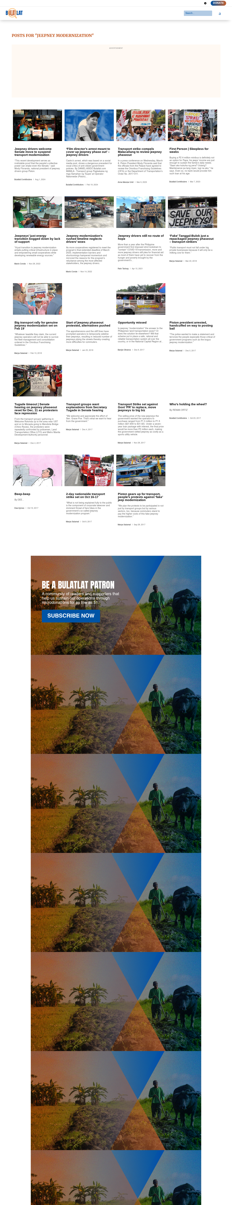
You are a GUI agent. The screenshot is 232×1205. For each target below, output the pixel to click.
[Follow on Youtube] (199, 3)
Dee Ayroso (19, 508)
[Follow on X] (188, 3)
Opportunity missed (141, 319)
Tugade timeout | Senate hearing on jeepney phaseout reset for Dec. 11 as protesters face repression (37, 405)
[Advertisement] (116, 73)
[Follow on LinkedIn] (194, 3)
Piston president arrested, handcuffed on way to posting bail (192, 319)
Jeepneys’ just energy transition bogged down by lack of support (37, 235)
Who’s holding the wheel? (192, 405)
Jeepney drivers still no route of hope (141, 235)
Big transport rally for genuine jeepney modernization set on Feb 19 (37, 319)
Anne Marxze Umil (126, 182)
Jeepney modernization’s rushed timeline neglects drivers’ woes (89, 235)
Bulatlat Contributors (23, 180)
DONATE (218, 3)
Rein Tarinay (123, 269)
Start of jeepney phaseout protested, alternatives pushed (89, 319)
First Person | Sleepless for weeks (192, 148)
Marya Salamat (175, 261)
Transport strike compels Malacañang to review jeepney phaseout (141, 148)
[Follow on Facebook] (182, 3)
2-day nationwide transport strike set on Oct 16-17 (89, 491)
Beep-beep (37, 491)
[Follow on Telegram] (205, 3)
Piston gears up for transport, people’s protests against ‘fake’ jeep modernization (141, 491)
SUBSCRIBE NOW (71, 616)
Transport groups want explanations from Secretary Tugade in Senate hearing (89, 405)
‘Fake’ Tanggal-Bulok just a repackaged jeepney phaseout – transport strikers (192, 235)
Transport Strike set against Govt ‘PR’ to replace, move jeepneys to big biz (141, 405)
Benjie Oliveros (124, 350)
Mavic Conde (20, 264)
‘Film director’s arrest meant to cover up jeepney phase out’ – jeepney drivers (89, 148)
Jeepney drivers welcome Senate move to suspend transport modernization (37, 148)
